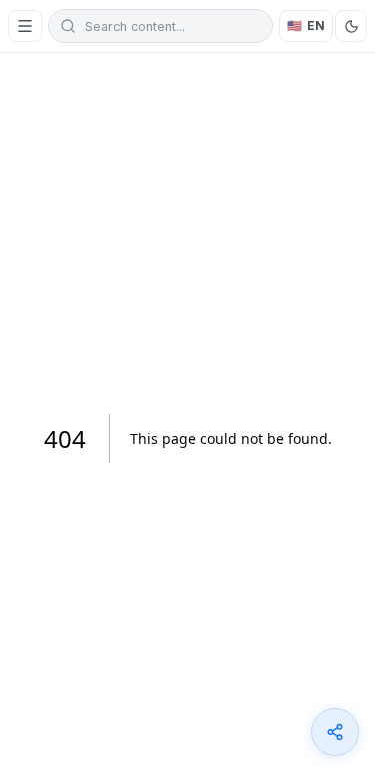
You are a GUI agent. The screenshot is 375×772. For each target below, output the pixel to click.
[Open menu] (25, 26)
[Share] (335, 732)
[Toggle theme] (351, 26)
